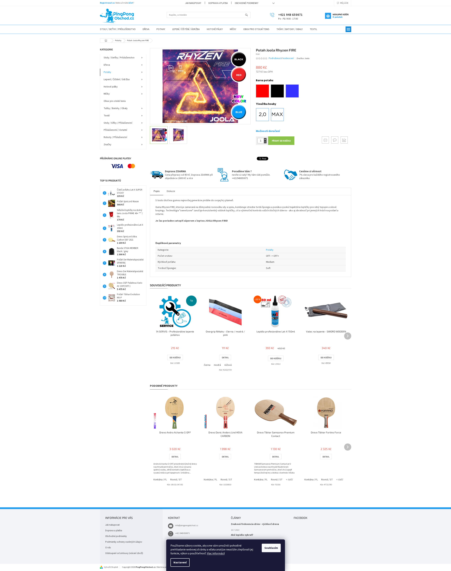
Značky (107, 144)
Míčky (107, 94)
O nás (108, 547)
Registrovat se (107, 2)
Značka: (302, 58)
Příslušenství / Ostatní (115, 130)
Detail (225, 357)
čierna (207, 365)
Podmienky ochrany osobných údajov (123, 542)
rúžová (228, 365)
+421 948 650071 (182, 533)
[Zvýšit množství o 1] (265, 139)
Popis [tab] (157, 191)
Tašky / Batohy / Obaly (116, 108)
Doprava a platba (218, 3)
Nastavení (180, 562)
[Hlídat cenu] (344, 140)
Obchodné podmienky (246, 3)
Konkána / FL (160, 479)
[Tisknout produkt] (325, 140)
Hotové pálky (111, 87)
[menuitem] (117, 29)
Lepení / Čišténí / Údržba (117, 79)
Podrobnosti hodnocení (281, 58)
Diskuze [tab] (171, 191)
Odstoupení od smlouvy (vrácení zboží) (124, 553)
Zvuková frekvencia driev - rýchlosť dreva (255, 524)
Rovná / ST (176, 479)
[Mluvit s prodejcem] (334, 140)
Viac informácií (216, 553)
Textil (107, 115)
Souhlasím (271, 548)
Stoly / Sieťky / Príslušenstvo (119, 57)
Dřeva (107, 65)
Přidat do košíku (281, 140)
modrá (217, 365)
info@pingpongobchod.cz (186, 525)
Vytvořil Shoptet (111, 567)
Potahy (107, 72)
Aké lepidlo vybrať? (242, 535)
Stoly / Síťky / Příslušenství (118, 123)
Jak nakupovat (193, 3)
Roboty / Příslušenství (115, 137)
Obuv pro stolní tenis (115, 101)
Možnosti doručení (268, 131)
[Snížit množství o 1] (265, 142)
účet (130, 2)
